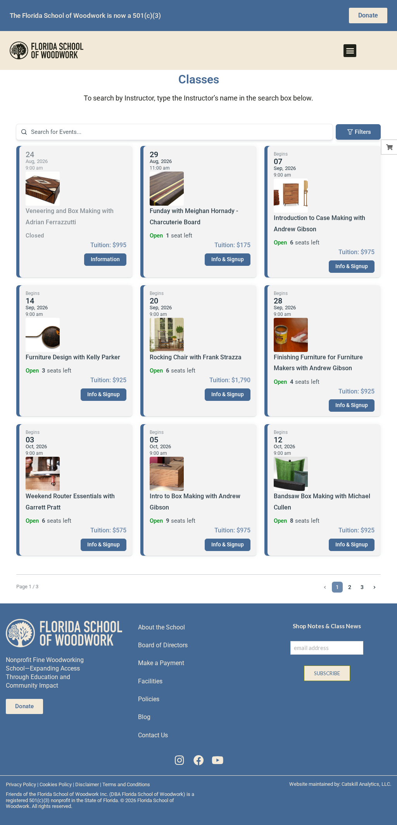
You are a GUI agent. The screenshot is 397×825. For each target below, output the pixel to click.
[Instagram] (179, 760)
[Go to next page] (374, 587)
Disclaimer (87, 784)
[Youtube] (217, 760)
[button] (349, 50)
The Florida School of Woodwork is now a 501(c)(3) (85, 15)
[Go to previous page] (325, 587)
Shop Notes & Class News (327, 625)
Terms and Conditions (126, 784)
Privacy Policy (21, 784)
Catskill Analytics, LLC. (366, 784)
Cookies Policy (56, 784)
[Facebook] (198, 760)
